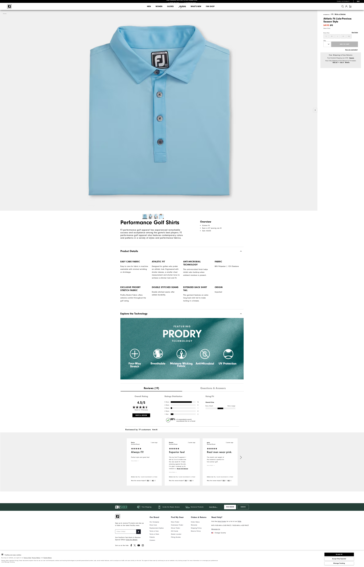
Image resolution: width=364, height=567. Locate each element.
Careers (152, 540)
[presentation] (151, 388)
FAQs (239, 521)
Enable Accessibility (343, 1)
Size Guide (355, 32)
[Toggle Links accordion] (157, 517)
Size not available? (351, 50)
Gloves (170, 6)
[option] (158, 110)
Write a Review (340, 14)
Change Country (220, 533)
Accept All (339, 554)
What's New (196, 6)
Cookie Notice (48, 557)
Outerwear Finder (177, 525)
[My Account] (346, 6)
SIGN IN (243, 507)
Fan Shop (210, 6)
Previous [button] (2, 110)
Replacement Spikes (157, 528)
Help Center (222, 521)
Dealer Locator (176, 534)
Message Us (215, 529)
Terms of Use (27, 557)
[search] (342, 6)
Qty (324, 41)
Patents (152, 537)
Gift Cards (174, 531)
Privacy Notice (36, 557)
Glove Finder (175, 528)
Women (159, 6)
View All (155, 429)
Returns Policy (196, 531)
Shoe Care (153, 525)
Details (351, 58)
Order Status (195, 522)
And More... (213, 507)
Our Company (154, 522)
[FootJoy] (9, 6)
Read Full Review (182, 468)
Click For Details (131, 540)
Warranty (194, 525)
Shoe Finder (175, 522)
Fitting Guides (176, 537)
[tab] (350, 6)
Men (149, 6)
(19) (332, 14)
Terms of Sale (154, 534)
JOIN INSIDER (230, 507)
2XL (349, 36)
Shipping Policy (196, 528)
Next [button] (315, 110)
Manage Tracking (339, 563)
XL (343, 36)
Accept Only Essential (339, 559)
